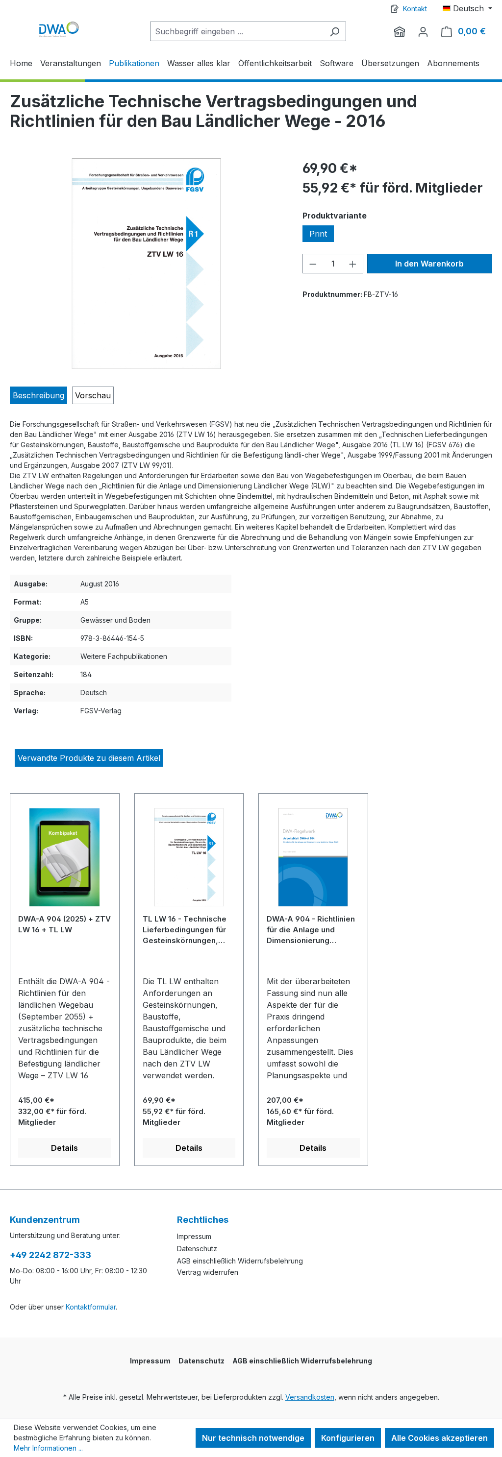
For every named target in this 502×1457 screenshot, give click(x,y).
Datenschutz (197, 1248)
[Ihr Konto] (423, 31)
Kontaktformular (91, 1307)
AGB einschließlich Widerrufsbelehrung (240, 1261)
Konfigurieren (348, 1438)
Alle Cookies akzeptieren (439, 1438)
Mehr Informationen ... (48, 1448)
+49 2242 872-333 (50, 1255)
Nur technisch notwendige (253, 1438)
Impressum (194, 1236)
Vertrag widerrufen (207, 1272)
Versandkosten (309, 1397)
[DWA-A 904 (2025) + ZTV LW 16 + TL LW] (64, 861)
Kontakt (415, 8)
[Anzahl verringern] (312, 263)
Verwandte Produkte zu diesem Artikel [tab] (89, 758)
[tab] (38, 395)
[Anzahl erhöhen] (353, 263)
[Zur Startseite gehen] (59, 29)
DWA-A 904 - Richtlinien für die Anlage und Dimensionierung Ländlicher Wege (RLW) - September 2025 (312, 929)
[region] (146, 263)
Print (318, 234)
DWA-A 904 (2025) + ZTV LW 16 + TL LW (64, 924)
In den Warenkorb (429, 263)
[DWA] (399, 31)
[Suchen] (334, 31)
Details (64, 1148)
